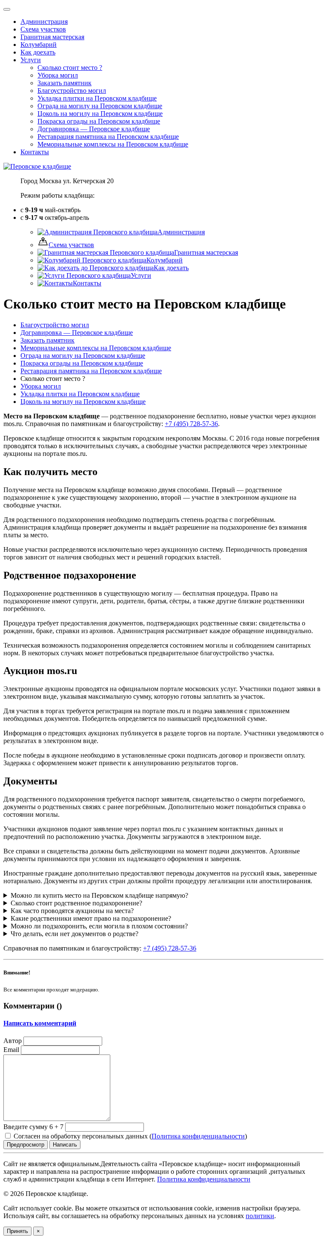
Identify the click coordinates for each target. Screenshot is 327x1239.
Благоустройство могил (54, 324)
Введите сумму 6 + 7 (33, 1126)
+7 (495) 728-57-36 (191, 423)
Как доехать (171, 267)
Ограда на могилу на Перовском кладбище (82, 355)
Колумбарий (164, 260)
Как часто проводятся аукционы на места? (72, 910)
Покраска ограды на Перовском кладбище (81, 363)
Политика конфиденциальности (198, 1136)
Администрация (181, 232)
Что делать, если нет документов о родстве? (74, 933)
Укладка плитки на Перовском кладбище (80, 394)
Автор (12, 1040)
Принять (17, 1231)
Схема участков (71, 244)
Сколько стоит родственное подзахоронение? (76, 903)
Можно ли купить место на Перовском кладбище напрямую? (99, 895)
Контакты (87, 283)
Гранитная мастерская (206, 252)
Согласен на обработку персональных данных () (129, 1136)
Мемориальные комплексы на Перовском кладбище (95, 348)
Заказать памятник (47, 340)
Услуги (30, 59)
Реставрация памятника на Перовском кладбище (91, 371)
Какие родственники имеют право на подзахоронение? (91, 918)
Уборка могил (40, 386)
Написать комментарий (39, 1023)
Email (11, 1049)
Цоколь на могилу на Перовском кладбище (83, 401)
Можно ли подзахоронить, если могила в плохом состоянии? (99, 926)
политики (260, 1215)
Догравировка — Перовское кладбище (76, 332)
